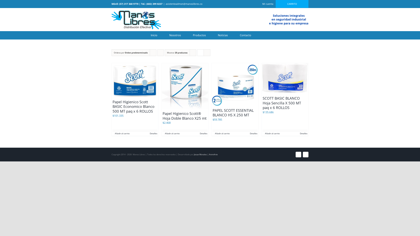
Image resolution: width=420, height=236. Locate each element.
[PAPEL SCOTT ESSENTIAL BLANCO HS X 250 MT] (235, 84)
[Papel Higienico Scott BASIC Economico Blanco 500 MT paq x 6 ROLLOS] (135, 80)
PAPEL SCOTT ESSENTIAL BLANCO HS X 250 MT (233, 113)
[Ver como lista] (207, 52)
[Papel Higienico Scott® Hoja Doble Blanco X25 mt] (185, 86)
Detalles (153, 133)
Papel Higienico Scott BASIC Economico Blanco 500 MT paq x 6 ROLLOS (133, 106)
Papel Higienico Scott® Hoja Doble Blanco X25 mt (185, 116)
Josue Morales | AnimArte (206, 154)
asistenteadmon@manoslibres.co (184, 3)
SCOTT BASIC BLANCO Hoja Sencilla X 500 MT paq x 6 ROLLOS (282, 103)
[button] (264, 35)
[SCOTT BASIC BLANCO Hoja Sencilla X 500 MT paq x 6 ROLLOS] (285, 78)
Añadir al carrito (122, 133)
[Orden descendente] (160, 52)
